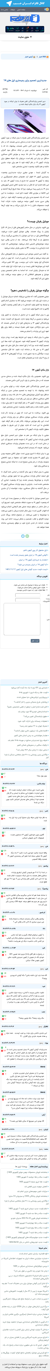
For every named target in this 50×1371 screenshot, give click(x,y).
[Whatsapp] (27, 537)
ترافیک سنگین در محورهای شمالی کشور (32, 745)
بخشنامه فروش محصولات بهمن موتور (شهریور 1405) (27, 1172)
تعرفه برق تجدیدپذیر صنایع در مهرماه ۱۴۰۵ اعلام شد (27, 740)
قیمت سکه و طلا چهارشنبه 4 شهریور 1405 (31, 1223)
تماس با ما (4, 9)
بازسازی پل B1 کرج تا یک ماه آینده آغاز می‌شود (29, 687)
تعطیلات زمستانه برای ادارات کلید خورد (32, 721)
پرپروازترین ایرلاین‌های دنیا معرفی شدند (32, 697)
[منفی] (2, 777)
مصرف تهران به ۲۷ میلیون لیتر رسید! (33, 726)
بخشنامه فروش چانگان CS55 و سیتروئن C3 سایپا (28, 1196)
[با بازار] (24, 29)
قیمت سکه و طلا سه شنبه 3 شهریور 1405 (31, 1213)
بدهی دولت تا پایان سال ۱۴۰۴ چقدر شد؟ (31, 749)
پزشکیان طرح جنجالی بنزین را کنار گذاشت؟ (30, 702)
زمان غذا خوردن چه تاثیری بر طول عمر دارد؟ (30, 1270)
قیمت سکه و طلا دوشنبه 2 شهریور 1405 (31, 1177)
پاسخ (42, 769)
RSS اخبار (43, 56)
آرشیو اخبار (29, 56)
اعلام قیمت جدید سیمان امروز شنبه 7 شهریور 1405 (27, 1208)
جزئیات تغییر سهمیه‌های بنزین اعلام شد (32, 1191)
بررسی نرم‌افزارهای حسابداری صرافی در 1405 (30, 1266)
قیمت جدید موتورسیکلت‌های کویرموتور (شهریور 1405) (26, 1237)
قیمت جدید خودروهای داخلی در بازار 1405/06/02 (28, 1242)
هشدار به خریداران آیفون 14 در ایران (33, 559)
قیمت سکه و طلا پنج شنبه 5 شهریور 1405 (31, 1227)
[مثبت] (2, 773)
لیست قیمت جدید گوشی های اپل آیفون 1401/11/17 (26, 569)
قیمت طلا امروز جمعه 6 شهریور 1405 (33, 1181)
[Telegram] (23, 537)
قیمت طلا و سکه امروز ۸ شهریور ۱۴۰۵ (33, 692)
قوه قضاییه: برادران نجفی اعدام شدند (33, 1253)
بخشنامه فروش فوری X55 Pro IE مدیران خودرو (29, 1218)
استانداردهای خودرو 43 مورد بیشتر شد (32, 711)
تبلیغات (12, 9)
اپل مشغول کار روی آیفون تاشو (35, 550)
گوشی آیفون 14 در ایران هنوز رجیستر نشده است (28, 555)
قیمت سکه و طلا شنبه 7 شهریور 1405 (32, 1232)
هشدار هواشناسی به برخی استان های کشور (30, 735)
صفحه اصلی (21, 9)
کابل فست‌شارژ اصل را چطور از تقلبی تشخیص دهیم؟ (27, 706)
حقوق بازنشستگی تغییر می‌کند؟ (35, 716)
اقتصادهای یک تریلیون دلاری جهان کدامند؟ (30, 730)
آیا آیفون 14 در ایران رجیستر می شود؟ (32, 564)
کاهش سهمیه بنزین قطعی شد (35, 1186)
